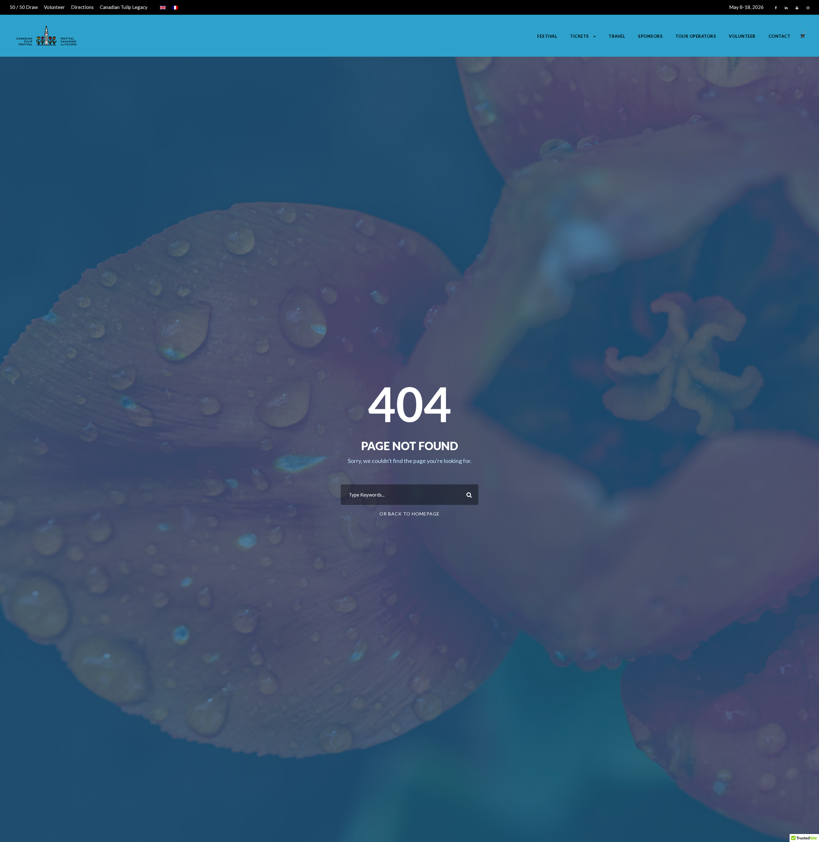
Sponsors (650, 36)
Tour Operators (695, 36)
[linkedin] (786, 8)
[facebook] (776, 8)
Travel (616, 36)
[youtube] (797, 8)
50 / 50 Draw (24, 7)
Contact (779, 36)
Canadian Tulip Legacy (123, 7)
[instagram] (808, 8)
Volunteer (54, 7)
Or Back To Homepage (409, 513)
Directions (82, 7)
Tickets (579, 36)
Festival (547, 36)
